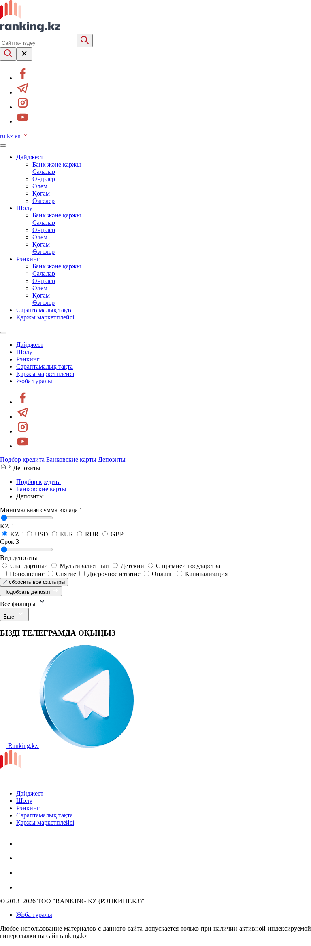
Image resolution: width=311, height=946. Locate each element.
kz (11, 136)
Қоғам (41, 193)
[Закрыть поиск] (24, 54)
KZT (6, 526)
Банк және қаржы (56, 164)
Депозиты (112, 459)
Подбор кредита (22, 459)
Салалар (43, 171)
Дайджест (29, 157)
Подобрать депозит (27, 592)
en (18, 136)
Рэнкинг (28, 259)
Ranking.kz (22, 745)
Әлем (39, 186)
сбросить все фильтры (36, 582)
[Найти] (85, 40)
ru (3, 136)
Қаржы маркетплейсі (45, 317)
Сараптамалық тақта (44, 309)
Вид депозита (19, 557)
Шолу (24, 208)
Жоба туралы (34, 381)
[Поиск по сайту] (8, 54)
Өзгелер (43, 200)
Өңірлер (43, 178)
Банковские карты (71, 459)
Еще (9, 617)
